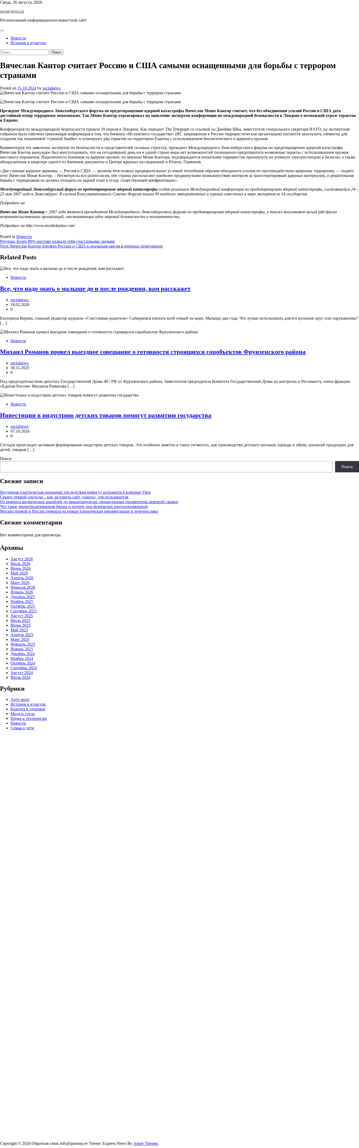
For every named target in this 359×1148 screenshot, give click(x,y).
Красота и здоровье (28, 709)
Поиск (6, 458)
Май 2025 (19, 630)
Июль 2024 (20, 677)
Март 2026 (20, 582)
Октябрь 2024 (23, 663)
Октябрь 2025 (23, 606)
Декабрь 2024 (23, 653)
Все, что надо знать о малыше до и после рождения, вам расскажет (95, 288)
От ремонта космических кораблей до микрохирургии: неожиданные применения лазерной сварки (89, 501)
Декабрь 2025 (23, 597)
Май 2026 (19, 573)
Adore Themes (145, 1143)
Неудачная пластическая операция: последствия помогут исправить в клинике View (75, 492)
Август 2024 (22, 672)
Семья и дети (22, 728)
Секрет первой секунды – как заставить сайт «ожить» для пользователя (64, 497)
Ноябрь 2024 (22, 658)
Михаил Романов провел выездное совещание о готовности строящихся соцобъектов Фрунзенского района (153, 351)
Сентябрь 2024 (24, 668)
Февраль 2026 (23, 587)
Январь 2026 (22, 592)
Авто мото (20, 699)
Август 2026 (22, 559)
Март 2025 (20, 639)
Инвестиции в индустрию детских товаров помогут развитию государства (105, 415)
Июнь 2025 (20, 625)
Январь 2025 (22, 649)
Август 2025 (22, 615)
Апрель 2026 (22, 578)
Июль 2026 (20, 563)
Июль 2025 (20, 620)
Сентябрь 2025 (24, 611)
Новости (18, 38)
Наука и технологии (29, 718)
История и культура (28, 43)
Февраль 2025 (23, 644)
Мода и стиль (23, 714)
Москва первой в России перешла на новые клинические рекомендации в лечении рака (79, 511)
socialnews (52, 88)
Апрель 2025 (22, 634)
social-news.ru (12, 11)
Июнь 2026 (20, 568)
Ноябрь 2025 (22, 601)
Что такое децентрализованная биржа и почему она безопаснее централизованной (74, 506)
